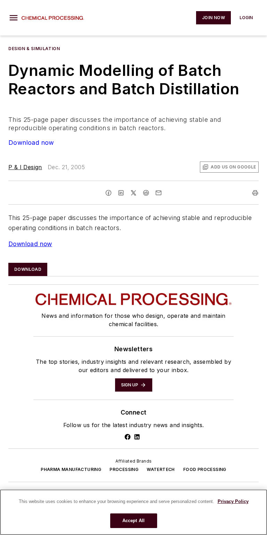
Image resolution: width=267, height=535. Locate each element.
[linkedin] (121, 192)
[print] (255, 192)
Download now (31, 142)
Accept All (133, 520)
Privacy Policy (233, 501)
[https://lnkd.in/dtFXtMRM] (137, 436)
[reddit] (146, 192)
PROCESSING (124, 469)
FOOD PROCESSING (204, 469)
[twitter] (133, 192)
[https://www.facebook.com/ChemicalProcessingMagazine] (127, 436)
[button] (13, 18)
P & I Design (25, 167)
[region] (133, 512)
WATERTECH (161, 469)
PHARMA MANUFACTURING (71, 469)
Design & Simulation (34, 48)
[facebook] (108, 192)
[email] (158, 192)
